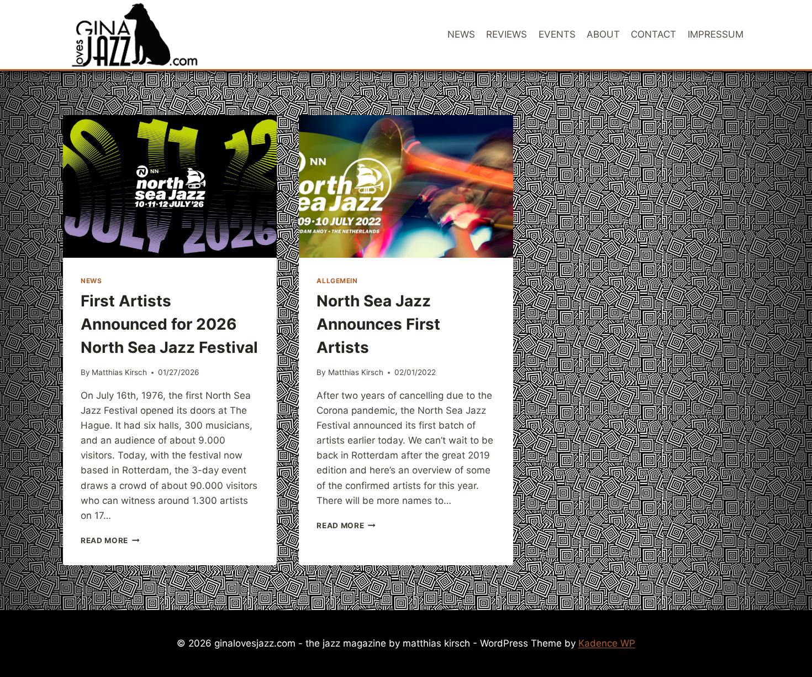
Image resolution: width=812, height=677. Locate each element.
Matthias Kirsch (119, 372)
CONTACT (653, 34)
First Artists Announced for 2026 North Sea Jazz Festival (169, 324)
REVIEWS (506, 34)
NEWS (461, 34)
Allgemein (337, 281)
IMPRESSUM (716, 34)
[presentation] (170, 186)
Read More (110, 540)
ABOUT (603, 34)
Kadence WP (606, 643)
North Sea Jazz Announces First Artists (378, 324)
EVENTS (557, 34)
